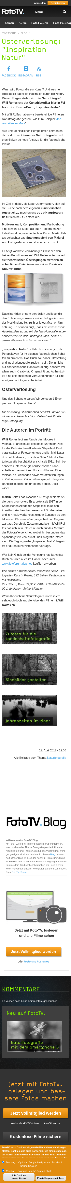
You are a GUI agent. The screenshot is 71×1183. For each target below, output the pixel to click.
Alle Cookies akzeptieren (19, 1177)
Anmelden (40, 3)
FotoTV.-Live (40, 22)
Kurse (23, 22)
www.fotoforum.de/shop (17, 563)
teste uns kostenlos (36, 961)
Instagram (26, 75)
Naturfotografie (56, 757)
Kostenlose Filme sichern (35, 1136)
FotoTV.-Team (19, 872)
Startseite (9, 33)
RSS (38, 75)
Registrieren (58, 3)
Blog (24, 33)
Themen (8, 22)
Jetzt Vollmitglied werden (33, 951)
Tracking (10, 1162)
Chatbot (10, 1171)
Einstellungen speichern (50, 1178)
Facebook (9, 75)
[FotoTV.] (13, 12)
